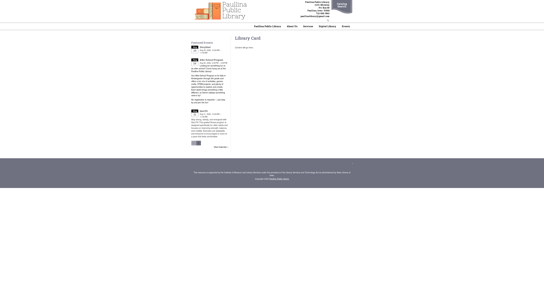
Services (308, 26)
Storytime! (205, 47)
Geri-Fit (204, 111)
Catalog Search (342, 5)
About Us (292, 26)
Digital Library (327, 26)
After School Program (211, 59)
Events (346, 26)
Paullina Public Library (267, 26)
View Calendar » (221, 146)
